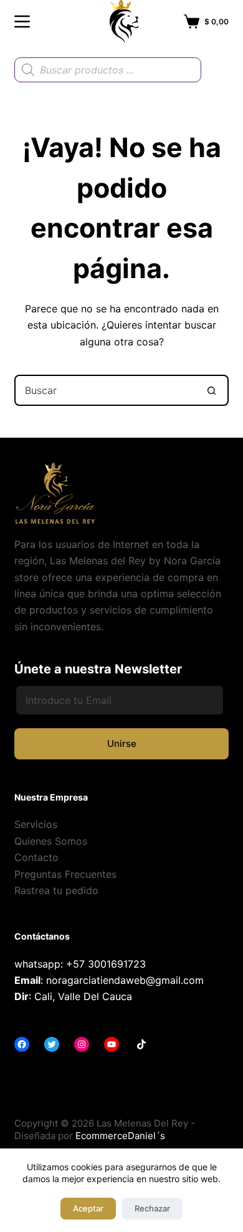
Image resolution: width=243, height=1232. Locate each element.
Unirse (121, 743)
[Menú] (22, 21)
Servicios (35, 824)
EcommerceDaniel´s (120, 1136)
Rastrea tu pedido (56, 890)
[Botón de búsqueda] (211, 390)
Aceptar (88, 1208)
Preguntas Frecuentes (65, 874)
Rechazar (152, 1208)
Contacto (36, 857)
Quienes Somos (50, 841)
